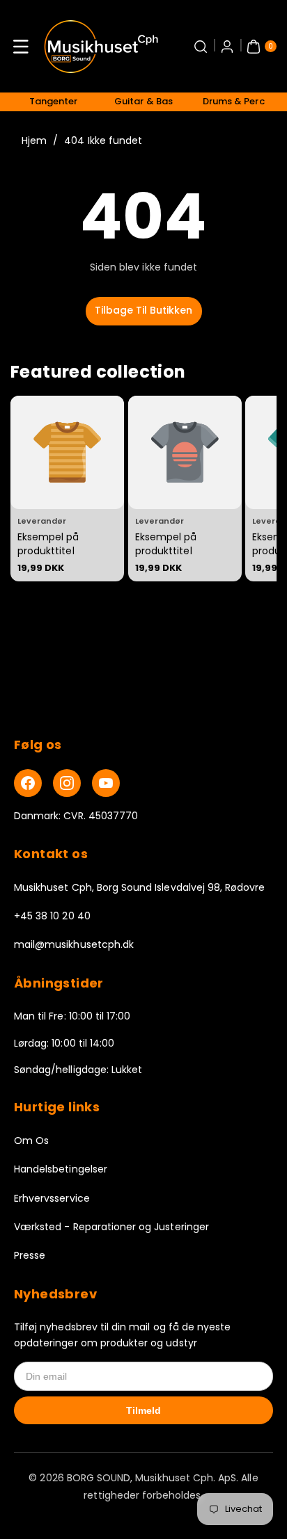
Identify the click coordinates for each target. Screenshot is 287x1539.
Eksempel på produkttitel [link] (48, 544)
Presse (29, 1255)
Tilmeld (143, 1410)
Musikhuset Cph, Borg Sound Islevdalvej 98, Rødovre (139, 887)
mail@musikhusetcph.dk (74, 944)
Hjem (34, 140)
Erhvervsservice (52, 1198)
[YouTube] (106, 783)
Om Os (31, 1140)
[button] (20, 46)
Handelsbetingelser (60, 1169)
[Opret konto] (227, 46)
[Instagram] (67, 783)
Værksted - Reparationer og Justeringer (111, 1227)
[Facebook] (28, 783)
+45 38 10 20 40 (52, 916)
